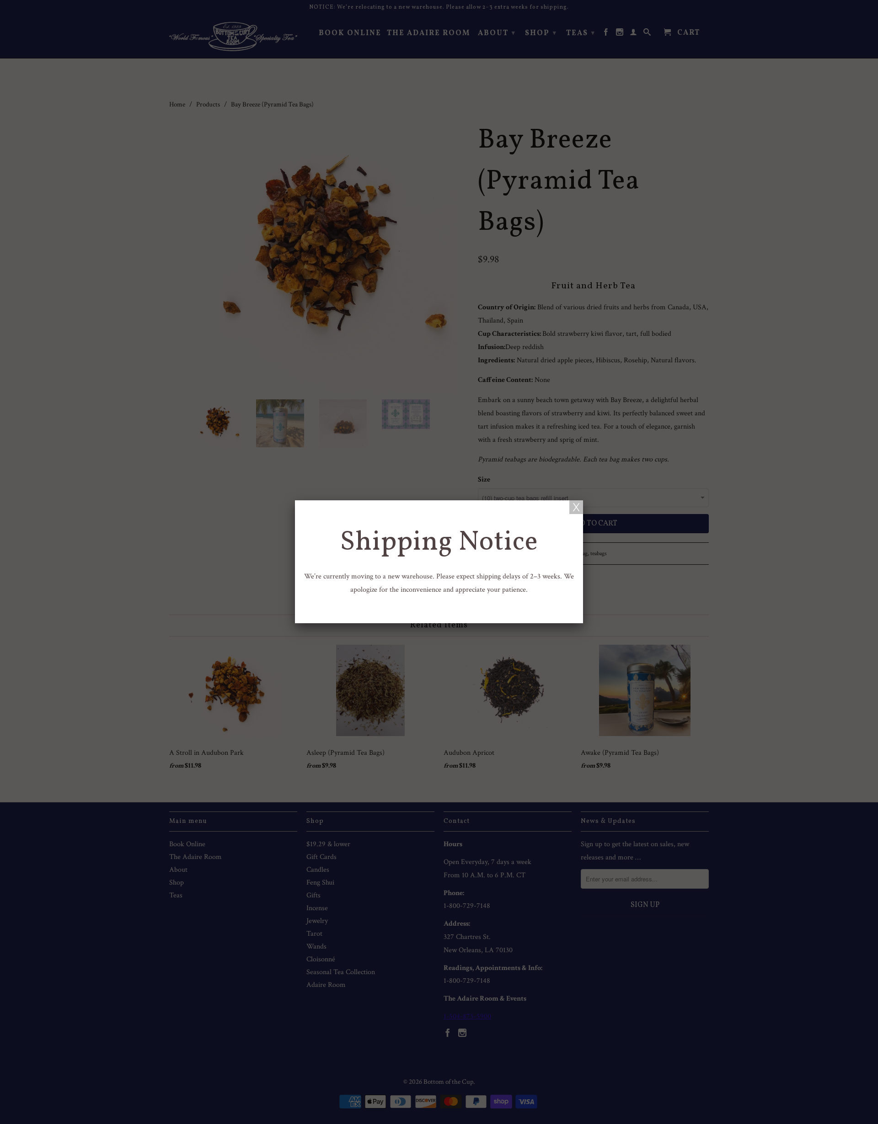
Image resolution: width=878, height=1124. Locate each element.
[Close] (576, 507)
